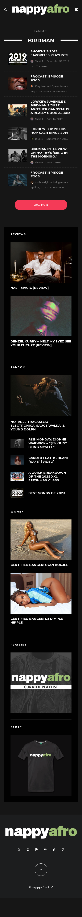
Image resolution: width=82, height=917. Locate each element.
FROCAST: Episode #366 (46, 78)
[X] (19, 849)
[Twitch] (62, 849)
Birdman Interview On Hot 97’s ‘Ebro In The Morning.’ (49, 152)
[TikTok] (54, 849)
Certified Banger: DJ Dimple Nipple (37, 620)
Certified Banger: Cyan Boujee (39, 565)
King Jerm (40, 86)
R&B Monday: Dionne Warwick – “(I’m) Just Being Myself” (47, 443)
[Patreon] (36, 849)
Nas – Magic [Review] (30, 288)
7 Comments (57, 187)
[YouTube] (45, 849)
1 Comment (41, 66)
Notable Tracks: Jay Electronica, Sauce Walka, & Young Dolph (38, 425)
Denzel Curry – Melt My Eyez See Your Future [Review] (41, 343)
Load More (41, 204)
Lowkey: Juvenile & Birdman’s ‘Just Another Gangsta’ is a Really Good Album (50, 107)
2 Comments (59, 91)
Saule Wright (42, 182)
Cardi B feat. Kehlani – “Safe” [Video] (49, 460)
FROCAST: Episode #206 (46, 174)
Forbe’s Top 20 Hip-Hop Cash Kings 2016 (49, 131)
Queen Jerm (59, 86)
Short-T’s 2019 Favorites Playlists (49, 53)
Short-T (39, 61)
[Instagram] (28, 849)
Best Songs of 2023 (46, 493)
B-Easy (39, 138)
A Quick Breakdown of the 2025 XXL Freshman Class (47, 476)
